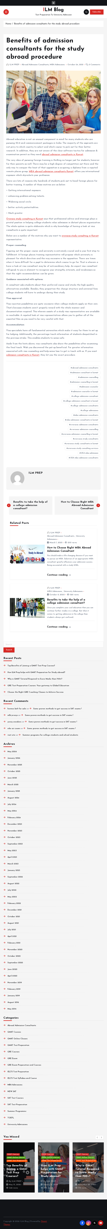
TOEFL (11, 1118)
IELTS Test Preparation (18, 1072)
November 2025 (15, 765)
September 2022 (15, 877)
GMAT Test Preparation (18, 1045)
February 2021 (14, 943)
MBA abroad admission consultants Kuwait (51, 171)
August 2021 (13, 923)
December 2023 (15, 824)
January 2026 (14, 758)
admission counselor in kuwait (85, 392)
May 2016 (12, 1009)
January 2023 (14, 870)
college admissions (90, 410)
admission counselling (89, 377)
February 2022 (14, 903)
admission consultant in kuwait (85, 373)
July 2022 (12, 890)
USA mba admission (89, 453)
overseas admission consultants (84, 425)
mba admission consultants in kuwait (82, 420)
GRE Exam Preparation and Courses (24, 1065)
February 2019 (14, 989)
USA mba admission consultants (84, 458)
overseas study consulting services (83, 448)
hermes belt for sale (17, 709)
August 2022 (13, 884)
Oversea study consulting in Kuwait (24, 219)
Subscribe (97, 12)
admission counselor (89, 387)
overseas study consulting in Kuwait (80, 236)
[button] (97, 1137)
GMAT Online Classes (17, 1039)
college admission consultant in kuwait (81, 401)
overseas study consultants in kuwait (82, 444)
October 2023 (14, 837)
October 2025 (14, 771)
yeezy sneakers (14, 722)
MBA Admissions (57, 65)
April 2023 (12, 857)
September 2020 (15, 963)
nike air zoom (14, 728)
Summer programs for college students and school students (50, 735)
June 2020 (12, 969)
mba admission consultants (86, 415)
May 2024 (12, 811)
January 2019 (14, 996)
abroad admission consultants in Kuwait (62, 154)
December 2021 (15, 910)
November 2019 (15, 983)
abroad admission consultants (85, 368)
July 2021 (12, 930)
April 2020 (12, 976)
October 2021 (14, 917)
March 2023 (13, 864)
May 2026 (12, 752)
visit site (11, 735)
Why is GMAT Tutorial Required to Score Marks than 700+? (35, 679)
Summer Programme (17, 1111)
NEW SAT (12, 1091)
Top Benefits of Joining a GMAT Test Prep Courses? (31, 666)
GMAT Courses (14, 1032)
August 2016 (13, 1002)
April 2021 (12, 936)
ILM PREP (14, 65)
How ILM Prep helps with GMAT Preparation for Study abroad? (36, 672)
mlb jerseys (13, 715)
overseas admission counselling (84, 429)
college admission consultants (85, 406)
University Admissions (73, 591)
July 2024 (12, 804)
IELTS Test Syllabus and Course (22, 1078)
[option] (42, 1167)
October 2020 (14, 956)
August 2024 (13, 798)
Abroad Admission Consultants (35, 65)
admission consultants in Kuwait (22, 355)
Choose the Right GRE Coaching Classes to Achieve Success (35, 692)
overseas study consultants (86, 439)
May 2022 (12, 897)
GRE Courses (13, 1052)
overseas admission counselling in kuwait (80, 434)
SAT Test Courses (15, 1098)
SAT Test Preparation (17, 1105)
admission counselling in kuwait (84, 382)
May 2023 (12, 851)
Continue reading (57, 575)
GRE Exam (12, 1058)
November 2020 (15, 950)
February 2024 (14, 818)
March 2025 (13, 785)
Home (8, 24)
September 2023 (15, 844)
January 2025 (14, 791)
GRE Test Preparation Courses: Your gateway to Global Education (38, 686)
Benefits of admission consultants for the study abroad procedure (46, 24)
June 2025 (12, 778)
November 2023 (15, 831)
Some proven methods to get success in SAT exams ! (57, 709)
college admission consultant (85, 396)
